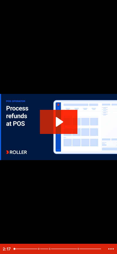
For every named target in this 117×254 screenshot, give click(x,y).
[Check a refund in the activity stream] (79, 249)
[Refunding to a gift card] (39, 249)
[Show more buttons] (111, 249)
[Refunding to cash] (50, 249)
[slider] (58, 249)
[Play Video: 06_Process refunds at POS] (58, 122)
